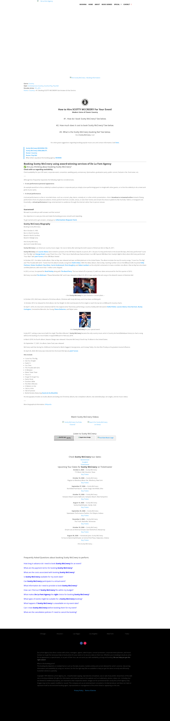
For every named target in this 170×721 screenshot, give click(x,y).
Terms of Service (90, 690)
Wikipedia (48, 404)
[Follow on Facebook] (81, 643)
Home (90, 4)
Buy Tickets (85, 474)
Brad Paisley (49, 271)
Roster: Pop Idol (31, 155)
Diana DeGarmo (60, 309)
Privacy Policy (78, 690)
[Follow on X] (88, 643)
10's (36, 88)
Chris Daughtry (70, 265)
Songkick (85, 462)
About (97, 4)
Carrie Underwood (57, 265)
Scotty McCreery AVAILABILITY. (36, 151)
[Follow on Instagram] (85, 643)
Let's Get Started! (115, 59)
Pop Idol (56, 86)
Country (31, 84)
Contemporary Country (35, 86)
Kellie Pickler (111, 307)
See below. (101, 118)
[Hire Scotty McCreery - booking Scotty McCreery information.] (85, 105)
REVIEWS (59, 158)
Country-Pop (48, 86)
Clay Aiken (46, 265)
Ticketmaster (85, 464)
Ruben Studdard (36, 265)
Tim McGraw (41, 275)
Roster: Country (31, 153)
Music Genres (107, 4)
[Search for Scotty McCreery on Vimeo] (98, 425)
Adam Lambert (84, 265)
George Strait (40, 254)
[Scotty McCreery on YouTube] (72, 425)
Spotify (69, 438)
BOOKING (83, 4)
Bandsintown (85, 460)
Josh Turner (39, 256)
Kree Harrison (132, 307)
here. (117, 143)
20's (39, 88)
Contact (126, 4)
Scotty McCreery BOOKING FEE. (37, 148)
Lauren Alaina (43, 252)
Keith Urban (76, 263)
